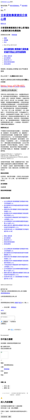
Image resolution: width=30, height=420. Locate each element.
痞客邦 (17, 302)
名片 (5, 42)
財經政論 (14, 34)
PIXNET (8, 393)
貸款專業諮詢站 (5, 293)
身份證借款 (7, 58)
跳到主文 (3, 23)
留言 (20, 302)
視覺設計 (13, 307)
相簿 (5, 38)
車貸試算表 (7, 64)
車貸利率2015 (8, 60)
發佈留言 (3, 323)
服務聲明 (18, 394)
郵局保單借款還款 (9, 62)
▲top (2, 310)
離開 (9, 416)
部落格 (6, 40)
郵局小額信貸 (8, 56)
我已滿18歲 (4, 416)
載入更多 (3, 313)
